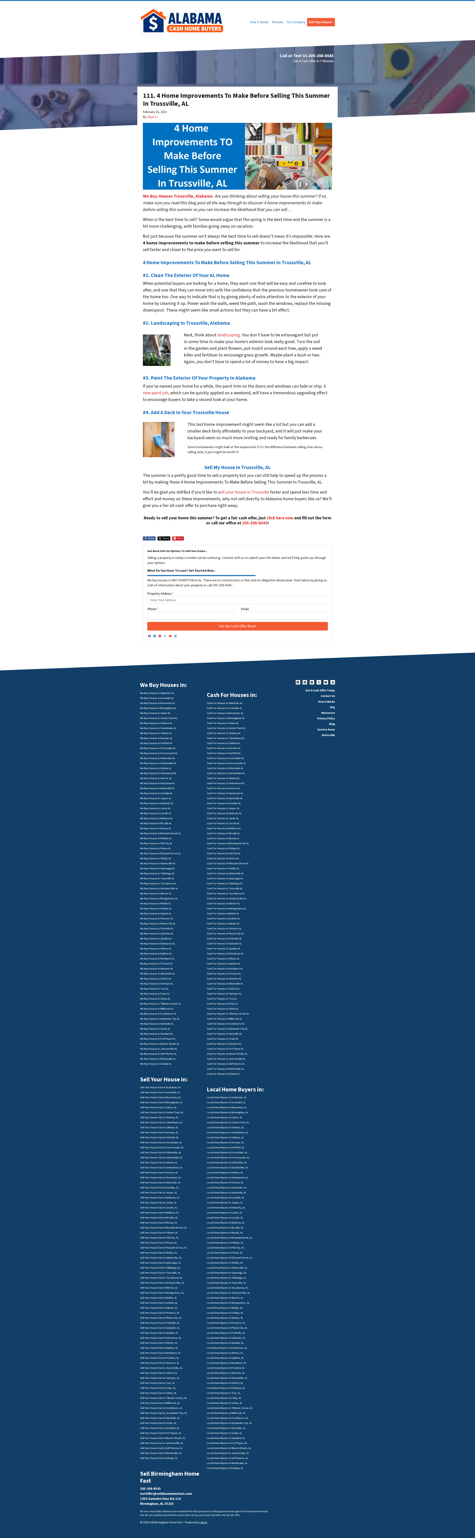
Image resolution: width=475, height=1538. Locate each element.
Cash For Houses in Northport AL (225, 969)
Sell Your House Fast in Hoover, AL (159, 1173)
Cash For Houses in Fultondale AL (225, 768)
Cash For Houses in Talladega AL (225, 883)
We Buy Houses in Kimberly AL (156, 803)
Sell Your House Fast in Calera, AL (158, 1107)
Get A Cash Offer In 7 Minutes (313, 61)
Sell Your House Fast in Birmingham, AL (161, 1102)
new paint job (155, 393)
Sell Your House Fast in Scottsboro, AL (161, 1408)
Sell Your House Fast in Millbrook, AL (160, 1403)
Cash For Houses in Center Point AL (226, 728)
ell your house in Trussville (244, 492)
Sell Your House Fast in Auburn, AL (159, 1308)
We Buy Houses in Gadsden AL (157, 934)
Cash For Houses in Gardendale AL (226, 773)
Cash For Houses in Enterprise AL (225, 954)
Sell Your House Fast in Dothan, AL (159, 1303)
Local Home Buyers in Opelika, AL (225, 1343)
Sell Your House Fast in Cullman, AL (159, 1127)
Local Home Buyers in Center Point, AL (228, 1122)
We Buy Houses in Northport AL (157, 959)
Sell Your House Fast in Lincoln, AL (159, 1208)
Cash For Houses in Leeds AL (223, 818)
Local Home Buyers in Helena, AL (225, 1173)
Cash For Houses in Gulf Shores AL (226, 1064)
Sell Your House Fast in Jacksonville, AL (162, 1443)
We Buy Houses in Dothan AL (156, 908)
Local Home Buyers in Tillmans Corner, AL (230, 1408)
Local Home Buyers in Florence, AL (226, 1323)
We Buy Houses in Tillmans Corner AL (160, 1004)
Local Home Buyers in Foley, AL (224, 1398)
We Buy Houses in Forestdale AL (158, 748)
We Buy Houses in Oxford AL (155, 979)
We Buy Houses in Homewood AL (158, 773)
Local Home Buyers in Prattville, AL (226, 1333)
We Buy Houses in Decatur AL (156, 738)
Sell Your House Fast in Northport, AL (160, 1353)
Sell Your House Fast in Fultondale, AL (160, 1152)
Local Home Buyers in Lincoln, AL (225, 1218)
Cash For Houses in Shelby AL (223, 868)
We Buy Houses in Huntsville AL (157, 788)
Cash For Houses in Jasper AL (223, 808)
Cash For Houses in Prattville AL (224, 939)
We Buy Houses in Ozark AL (155, 1029)
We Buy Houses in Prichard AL (156, 964)
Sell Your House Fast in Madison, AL (159, 1213)
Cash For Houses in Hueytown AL (225, 793)
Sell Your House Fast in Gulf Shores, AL (161, 1448)
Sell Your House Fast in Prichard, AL (159, 1358)
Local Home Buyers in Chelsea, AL (225, 1127)
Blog (332, 724)
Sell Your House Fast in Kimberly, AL (160, 1198)
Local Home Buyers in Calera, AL (225, 1117)
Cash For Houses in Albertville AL (225, 984)
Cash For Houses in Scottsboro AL (226, 1024)
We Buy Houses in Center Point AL (159, 718)
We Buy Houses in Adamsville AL (158, 863)
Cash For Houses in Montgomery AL (226, 908)
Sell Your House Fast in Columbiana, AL (161, 1122)
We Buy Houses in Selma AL (155, 999)
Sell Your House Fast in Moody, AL (158, 1223)
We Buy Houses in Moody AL (155, 828)
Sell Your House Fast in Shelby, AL (158, 1253)
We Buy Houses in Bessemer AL (157, 703)
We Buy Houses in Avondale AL (157, 698)
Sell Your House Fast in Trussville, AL (160, 1273)
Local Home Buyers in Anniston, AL (226, 1373)
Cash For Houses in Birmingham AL (226, 718)
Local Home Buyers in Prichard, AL (226, 1368)
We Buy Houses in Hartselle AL (157, 1024)
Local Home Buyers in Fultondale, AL (227, 1162)
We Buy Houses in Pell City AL (156, 843)
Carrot (203, 1522)
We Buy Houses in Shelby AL (155, 858)
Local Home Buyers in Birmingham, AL (227, 1112)
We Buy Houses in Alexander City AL (160, 1019)
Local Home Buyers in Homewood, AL (227, 1178)
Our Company (296, 22)
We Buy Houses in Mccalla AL (156, 823)
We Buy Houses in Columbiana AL (158, 728)
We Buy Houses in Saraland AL (156, 1034)
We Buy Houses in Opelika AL (156, 939)
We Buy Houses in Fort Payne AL (158, 1039)
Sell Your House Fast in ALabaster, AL (160, 1087)
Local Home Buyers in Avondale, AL (226, 1102)
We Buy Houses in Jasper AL (155, 798)
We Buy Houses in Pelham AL (156, 838)
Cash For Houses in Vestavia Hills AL (227, 898)
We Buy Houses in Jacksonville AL (158, 1049)
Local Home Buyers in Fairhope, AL (226, 1388)
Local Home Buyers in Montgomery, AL (228, 1303)
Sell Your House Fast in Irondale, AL (159, 1188)
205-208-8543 (254, 523)
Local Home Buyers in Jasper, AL (225, 1203)
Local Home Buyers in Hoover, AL (225, 1183)
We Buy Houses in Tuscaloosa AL (158, 883)
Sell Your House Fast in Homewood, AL (161, 1168)
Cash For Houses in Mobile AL (223, 913)
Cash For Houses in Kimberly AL (224, 813)
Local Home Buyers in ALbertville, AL (227, 1378)
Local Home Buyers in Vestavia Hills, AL (228, 1293)
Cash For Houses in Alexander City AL (227, 1029)
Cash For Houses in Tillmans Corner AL (228, 1014)
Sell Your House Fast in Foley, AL (158, 1388)
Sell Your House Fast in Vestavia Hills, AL (162, 1283)
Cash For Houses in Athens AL (223, 959)
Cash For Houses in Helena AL (223, 778)
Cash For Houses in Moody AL (223, 838)
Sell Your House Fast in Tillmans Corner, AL (163, 1398)
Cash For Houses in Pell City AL (224, 853)
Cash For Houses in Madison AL (224, 828)
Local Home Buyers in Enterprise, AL (227, 1348)
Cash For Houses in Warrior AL (223, 903)
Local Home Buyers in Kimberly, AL (226, 1208)
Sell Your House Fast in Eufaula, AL (159, 1458)
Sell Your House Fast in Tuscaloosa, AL (161, 1278)
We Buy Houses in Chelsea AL (156, 723)
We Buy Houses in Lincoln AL (155, 813)
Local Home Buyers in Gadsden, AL (226, 1338)
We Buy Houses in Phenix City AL (158, 924)
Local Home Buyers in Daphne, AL (225, 1358)
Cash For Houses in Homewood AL (226, 783)
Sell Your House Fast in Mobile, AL (158, 1298)
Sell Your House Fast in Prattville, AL (160, 1323)
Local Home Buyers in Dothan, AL (225, 1313)
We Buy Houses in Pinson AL (155, 848)
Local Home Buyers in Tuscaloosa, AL (227, 1288)
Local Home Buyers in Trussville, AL (226, 1283)
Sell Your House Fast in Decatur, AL (159, 1132)
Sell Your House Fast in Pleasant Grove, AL (163, 1248)
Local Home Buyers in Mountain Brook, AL (230, 1238)
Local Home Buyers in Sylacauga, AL (227, 1273)
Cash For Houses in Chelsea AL (224, 733)
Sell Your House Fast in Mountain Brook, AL (163, 1228)
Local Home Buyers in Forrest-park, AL (228, 1157)
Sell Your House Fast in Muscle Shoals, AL (163, 1438)
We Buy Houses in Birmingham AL (158, 708)
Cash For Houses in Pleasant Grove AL (228, 863)
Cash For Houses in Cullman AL (223, 743)
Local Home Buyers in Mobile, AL (225, 1308)
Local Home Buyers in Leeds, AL (225, 1213)
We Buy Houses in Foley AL (155, 994)
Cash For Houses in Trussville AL (225, 888)
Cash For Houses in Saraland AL (224, 1044)
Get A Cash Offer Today (320, 690)
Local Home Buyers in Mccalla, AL (225, 1228)
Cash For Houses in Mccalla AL (223, 833)
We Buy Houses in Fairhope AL (156, 984)
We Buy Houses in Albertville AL (157, 974)
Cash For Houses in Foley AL (222, 1004)
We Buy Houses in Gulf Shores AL (158, 1054)
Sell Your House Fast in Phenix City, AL (161, 1318)
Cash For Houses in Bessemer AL (225, 713)
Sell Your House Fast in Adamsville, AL (161, 1258)
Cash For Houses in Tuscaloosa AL (226, 893)
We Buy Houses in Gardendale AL (158, 763)
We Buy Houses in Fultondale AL (157, 758)
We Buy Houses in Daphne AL (156, 954)
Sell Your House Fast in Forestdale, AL (161, 1142)
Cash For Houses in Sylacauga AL (225, 878)
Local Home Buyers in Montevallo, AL (227, 1463)
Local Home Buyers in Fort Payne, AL (227, 1443)
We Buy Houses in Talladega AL (157, 873)
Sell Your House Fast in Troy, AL (157, 1383)
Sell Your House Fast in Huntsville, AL (160, 1183)
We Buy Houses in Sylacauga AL (157, 868)
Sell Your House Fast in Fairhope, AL (160, 1378)
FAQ (332, 707)
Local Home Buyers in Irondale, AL (226, 1198)
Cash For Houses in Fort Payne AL (225, 1049)
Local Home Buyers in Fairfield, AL (226, 1147)
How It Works (259, 22)
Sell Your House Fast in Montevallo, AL (161, 1453)
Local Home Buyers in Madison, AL (226, 1223)
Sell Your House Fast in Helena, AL (159, 1162)
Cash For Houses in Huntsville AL (225, 798)
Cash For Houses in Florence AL (224, 929)
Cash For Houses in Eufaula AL (223, 1074)
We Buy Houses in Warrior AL (156, 893)
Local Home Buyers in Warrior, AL (225, 1298)
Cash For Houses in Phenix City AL (225, 934)
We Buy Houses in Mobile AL (155, 903)
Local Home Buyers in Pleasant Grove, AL (230, 1258)
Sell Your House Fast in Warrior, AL (159, 1288)
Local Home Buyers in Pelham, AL (225, 1243)
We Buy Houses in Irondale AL (156, 793)
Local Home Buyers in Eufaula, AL (225, 1468)
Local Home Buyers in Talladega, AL (226, 1278)
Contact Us (328, 696)
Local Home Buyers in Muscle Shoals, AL (229, 1448)
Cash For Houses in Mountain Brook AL (228, 843)
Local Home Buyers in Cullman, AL (225, 1137)
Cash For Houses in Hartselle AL (224, 1034)
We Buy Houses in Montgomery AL (159, 898)
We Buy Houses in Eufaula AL (156, 1064)
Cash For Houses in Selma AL (223, 1009)
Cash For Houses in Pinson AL (223, 858)
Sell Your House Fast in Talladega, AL (160, 1268)
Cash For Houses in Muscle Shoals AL (227, 1054)
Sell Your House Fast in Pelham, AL (159, 1233)
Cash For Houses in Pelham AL (223, 848)
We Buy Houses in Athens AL (155, 949)
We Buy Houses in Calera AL (155, 713)
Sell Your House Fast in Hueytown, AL (160, 1178)
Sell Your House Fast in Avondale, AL (160, 1092)
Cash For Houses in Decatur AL (224, 748)
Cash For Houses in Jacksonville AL (226, 1059)
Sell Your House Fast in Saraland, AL (159, 1428)
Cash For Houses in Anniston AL (224, 979)
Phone (152, 609)
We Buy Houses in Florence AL (156, 918)
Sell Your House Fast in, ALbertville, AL (161, 1368)
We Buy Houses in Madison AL (156, 818)
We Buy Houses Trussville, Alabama (177, 196)
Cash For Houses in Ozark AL (223, 1039)
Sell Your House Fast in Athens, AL (159, 1343)
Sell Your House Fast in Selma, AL (158, 1393)
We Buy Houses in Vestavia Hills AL (159, 888)
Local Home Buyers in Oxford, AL (225, 1383)
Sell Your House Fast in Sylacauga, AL (160, 1263)
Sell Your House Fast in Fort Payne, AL (161, 1433)
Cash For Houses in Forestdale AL (225, 758)
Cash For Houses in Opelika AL (223, 949)
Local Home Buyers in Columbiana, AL (227, 1132)
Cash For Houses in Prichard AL (224, 974)
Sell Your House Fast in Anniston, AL (159, 1363)
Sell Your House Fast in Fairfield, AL (159, 1137)
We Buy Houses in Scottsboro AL (158, 1014)
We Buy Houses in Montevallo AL (158, 1059)
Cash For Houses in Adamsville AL (225, 873)
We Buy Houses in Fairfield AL (156, 743)
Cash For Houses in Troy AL (222, 999)
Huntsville (328, 735)
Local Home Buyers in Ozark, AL (224, 1433)
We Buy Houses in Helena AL (155, 768)
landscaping (228, 335)
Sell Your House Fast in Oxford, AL (159, 1373)
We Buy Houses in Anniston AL (156, 969)
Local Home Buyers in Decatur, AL (225, 1142)
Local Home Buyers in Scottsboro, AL (227, 1418)
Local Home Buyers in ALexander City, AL (229, 1423)
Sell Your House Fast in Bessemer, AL (160, 1097)
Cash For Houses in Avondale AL (224, 708)
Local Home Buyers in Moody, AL (225, 1233)
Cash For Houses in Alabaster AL (225, 703)
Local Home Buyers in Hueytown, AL (227, 1188)
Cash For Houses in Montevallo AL (225, 1069)
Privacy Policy (326, 718)
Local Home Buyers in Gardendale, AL (227, 1168)
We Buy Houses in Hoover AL (156, 778)
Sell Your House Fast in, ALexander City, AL (163, 1413)
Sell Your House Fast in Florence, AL (160, 1313)
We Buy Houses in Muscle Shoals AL (159, 1044)
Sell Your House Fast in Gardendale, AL (161, 1157)
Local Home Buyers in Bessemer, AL (227, 1107)
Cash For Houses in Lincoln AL (223, 823)
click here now (280, 518)
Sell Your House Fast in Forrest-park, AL (162, 1147)
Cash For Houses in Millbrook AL (224, 1019)
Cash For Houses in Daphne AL (223, 964)
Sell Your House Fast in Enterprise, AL (160, 1338)
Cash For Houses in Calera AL (223, 723)
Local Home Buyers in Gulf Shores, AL (227, 1458)
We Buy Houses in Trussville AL (157, 878)
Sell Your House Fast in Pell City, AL (159, 1238)
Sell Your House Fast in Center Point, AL (162, 1112)
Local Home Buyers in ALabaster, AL (227, 1097)
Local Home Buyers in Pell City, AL (225, 1248)
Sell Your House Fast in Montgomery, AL (162, 1293)
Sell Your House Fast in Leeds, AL (158, 1203)
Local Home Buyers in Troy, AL (224, 1393)
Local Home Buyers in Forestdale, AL (227, 1152)
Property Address (160, 593)
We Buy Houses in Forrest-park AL (159, 753)
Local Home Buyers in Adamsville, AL (227, 1268)
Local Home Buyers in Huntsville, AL (226, 1193)
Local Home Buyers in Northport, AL (227, 1363)
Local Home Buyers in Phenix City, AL (227, 1328)
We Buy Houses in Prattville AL (157, 929)
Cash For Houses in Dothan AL (223, 918)
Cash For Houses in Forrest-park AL (226, 763)
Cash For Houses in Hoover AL (223, 788)
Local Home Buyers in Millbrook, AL (226, 1413)
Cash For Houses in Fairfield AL (224, 753)
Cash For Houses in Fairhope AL (224, 994)
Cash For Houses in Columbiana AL (226, 738)
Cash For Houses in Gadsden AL (224, 944)
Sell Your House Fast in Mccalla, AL (159, 1218)
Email (245, 609)
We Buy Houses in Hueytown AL (157, 783)
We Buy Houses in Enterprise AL (157, 944)
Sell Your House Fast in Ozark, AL (158, 1423)
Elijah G (152, 117)
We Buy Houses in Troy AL (154, 989)
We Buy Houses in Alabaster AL (157, 693)
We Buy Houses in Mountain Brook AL (160, 833)
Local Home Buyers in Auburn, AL (225, 1318)
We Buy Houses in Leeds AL (155, 808)
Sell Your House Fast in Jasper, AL (158, 1193)
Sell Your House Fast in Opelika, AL (159, 1333)
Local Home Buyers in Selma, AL (224, 1403)
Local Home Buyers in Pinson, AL (225, 1253)
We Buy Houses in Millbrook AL (157, 1009)
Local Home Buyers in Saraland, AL (226, 1438)
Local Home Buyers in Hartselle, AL (226, 1428)
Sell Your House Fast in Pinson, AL (158, 1243)
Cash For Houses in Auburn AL (223, 924)
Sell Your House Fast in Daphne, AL (159, 1348)
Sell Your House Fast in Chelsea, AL (159, 1117)
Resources (328, 713)
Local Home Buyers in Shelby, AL (225, 1263)
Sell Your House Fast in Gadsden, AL (160, 1328)
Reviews (277, 22)
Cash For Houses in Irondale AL (224, 803)
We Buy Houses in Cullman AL (156, 733)
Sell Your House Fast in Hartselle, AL (160, 1418)
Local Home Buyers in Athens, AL (225, 1353)
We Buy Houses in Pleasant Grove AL (160, 853)
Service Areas (326, 730)
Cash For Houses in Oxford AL (223, 989)
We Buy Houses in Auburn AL (155, 913)
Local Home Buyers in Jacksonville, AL (228, 1453)
